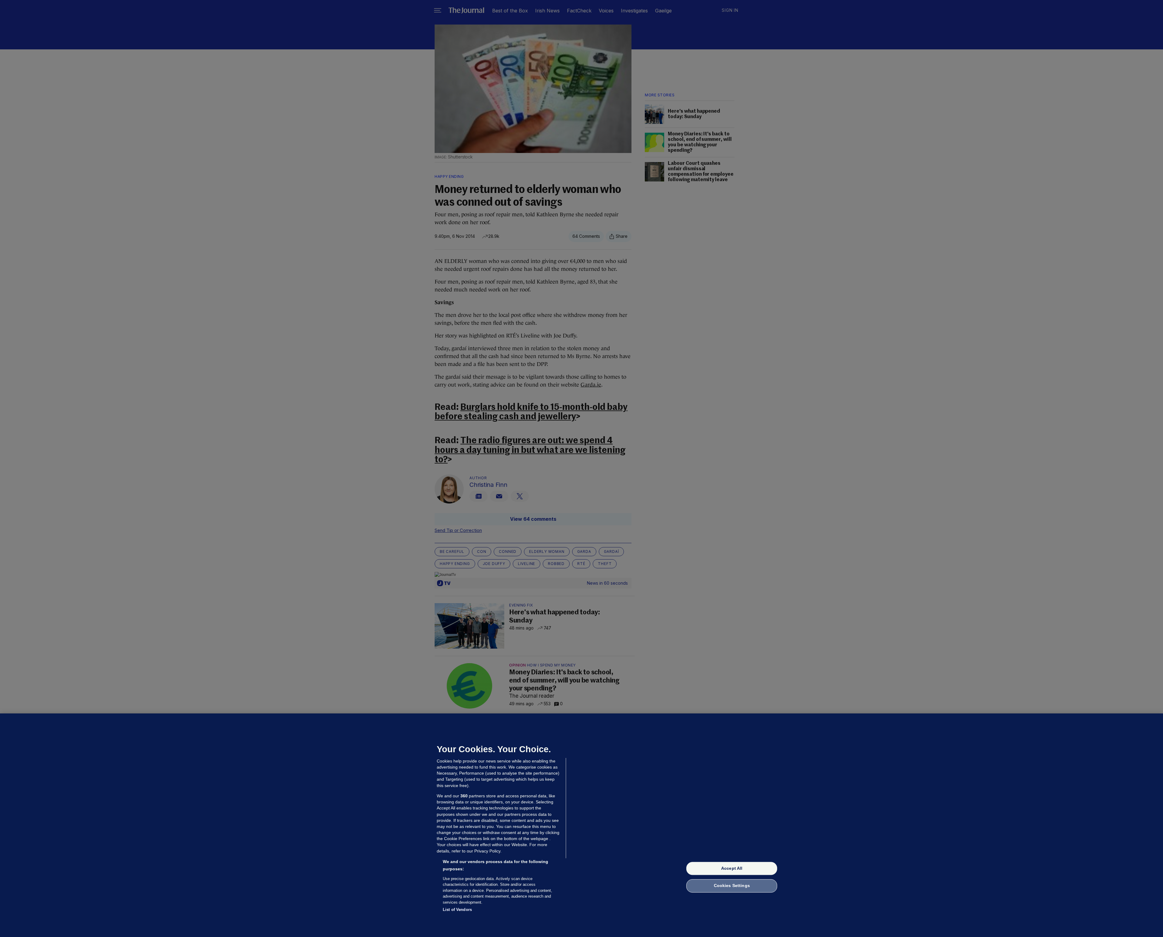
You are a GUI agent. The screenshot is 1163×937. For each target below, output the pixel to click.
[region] (581, 825)
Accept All (731, 868)
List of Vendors (457, 909)
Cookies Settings (732, 885)
